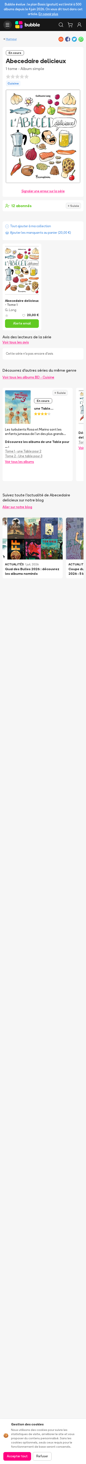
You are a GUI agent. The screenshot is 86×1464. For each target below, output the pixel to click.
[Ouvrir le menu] (7, 25)
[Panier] (70, 25)
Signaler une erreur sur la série (43, 191)
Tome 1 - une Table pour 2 (23, 451)
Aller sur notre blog (17, 507)
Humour (11, 39)
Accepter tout (17, 1456)
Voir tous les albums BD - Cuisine (28, 377)
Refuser (42, 1456)
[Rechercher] (61, 25)
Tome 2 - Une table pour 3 (23, 456)
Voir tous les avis (16, 342)
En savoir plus (48, 14)
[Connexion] (79, 25)
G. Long (10, 310)
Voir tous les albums (19, 462)
